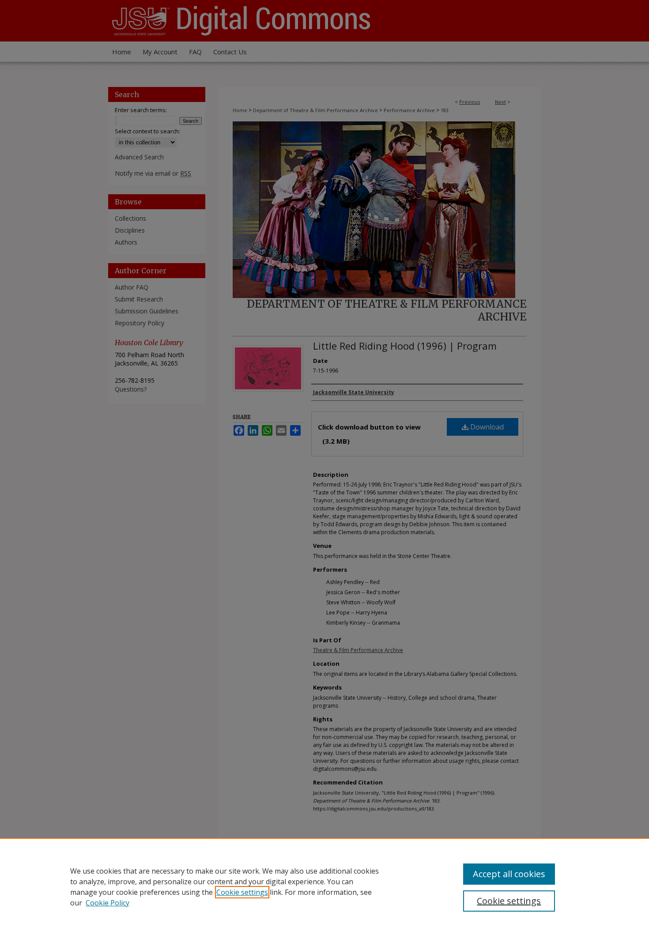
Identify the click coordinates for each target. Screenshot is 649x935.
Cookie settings (242, 892)
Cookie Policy (107, 903)
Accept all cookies (509, 874)
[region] (324, 886)
